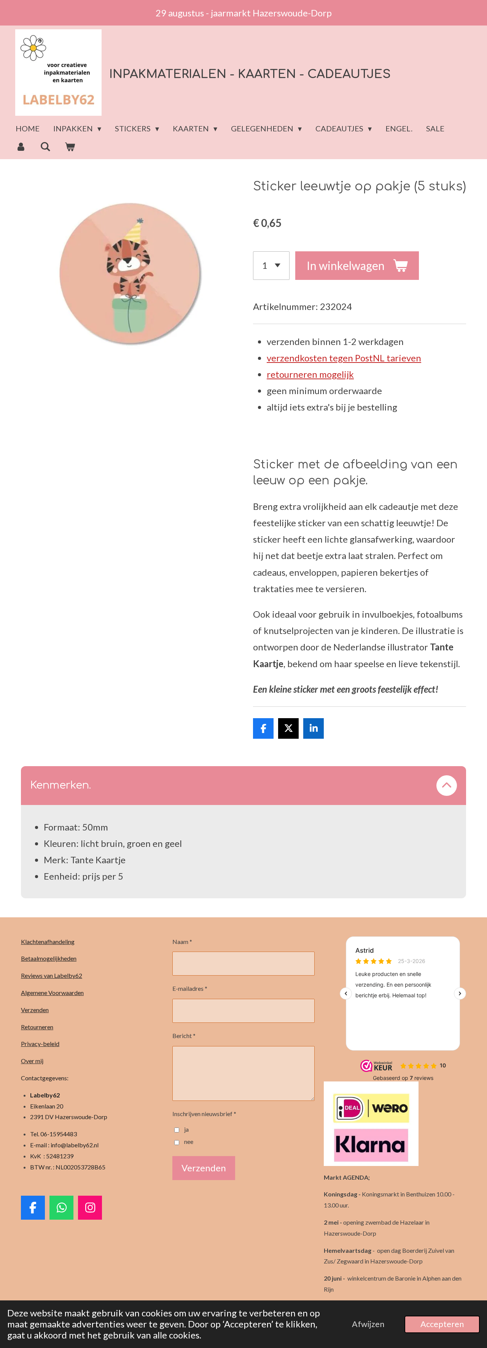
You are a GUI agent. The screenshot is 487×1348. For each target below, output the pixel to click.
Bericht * (184, 1035)
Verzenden (35, 1009)
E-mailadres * (189, 988)
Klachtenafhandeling (48, 941)
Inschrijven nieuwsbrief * (204, 1113)
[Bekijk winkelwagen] (69, 146)
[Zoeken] (45, 146)
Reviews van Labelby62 (51, 975)
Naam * (182, 941)
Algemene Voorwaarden (52, 992)
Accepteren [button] (442, 1324)
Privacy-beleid (40, 1043)
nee (188, 1141)
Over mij (32, 1060)
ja (186, 1129)
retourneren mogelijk (310, 374)
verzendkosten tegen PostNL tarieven (344, 357)
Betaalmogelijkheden (48, 958)
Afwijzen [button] (368, 1324)
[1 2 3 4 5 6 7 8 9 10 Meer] (271, 265)
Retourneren (37, 1026)
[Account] (21, 146)
